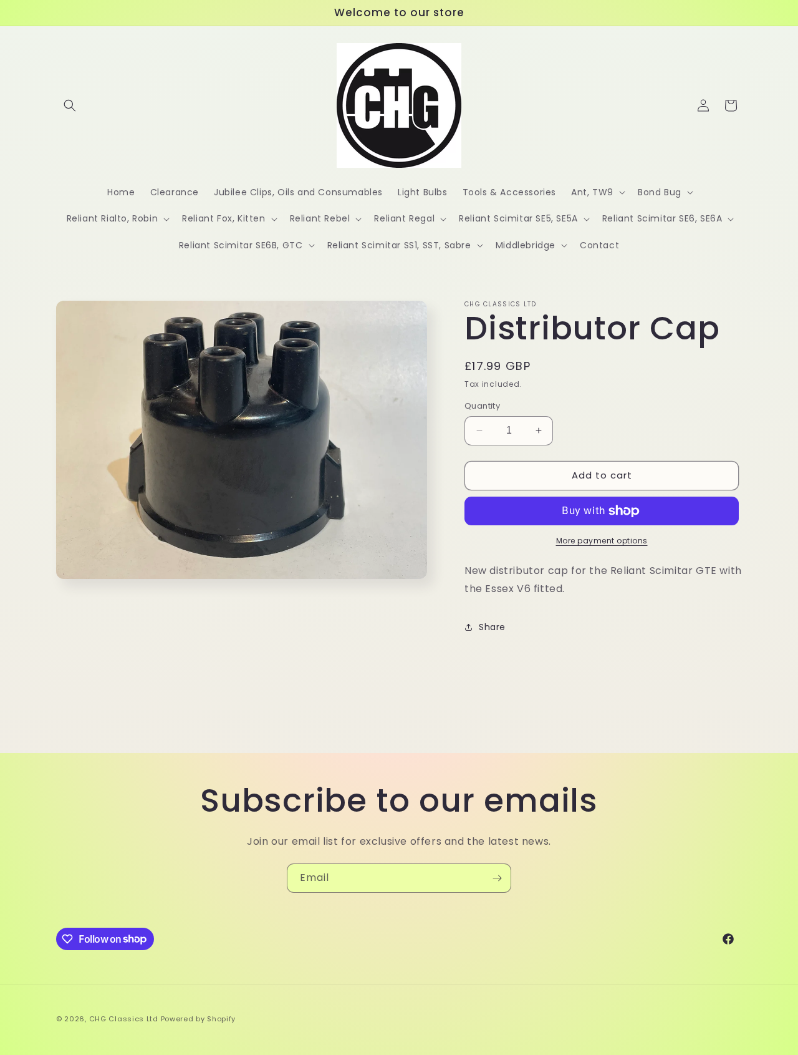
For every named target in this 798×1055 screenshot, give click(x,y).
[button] (70, 105)
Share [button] (492, 627)
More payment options (602, 540)
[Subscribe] (497, 878)
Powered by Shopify (198, 1019)
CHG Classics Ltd (123, 1019)
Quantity (482, 406)
